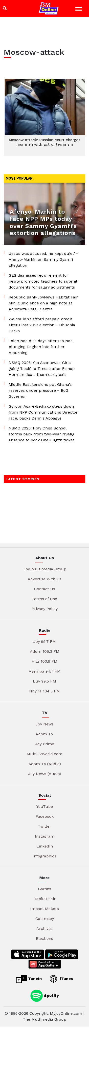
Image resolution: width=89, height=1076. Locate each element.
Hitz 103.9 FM (44, 661)
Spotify (51, 995)
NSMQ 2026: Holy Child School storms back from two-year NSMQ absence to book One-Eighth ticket (41, 434)
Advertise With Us (45, 579)
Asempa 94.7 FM (45, 671)
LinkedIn (44, 846)
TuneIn (34, 978)
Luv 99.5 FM (44, 681)
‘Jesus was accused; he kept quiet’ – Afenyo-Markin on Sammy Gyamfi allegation (44, 259)
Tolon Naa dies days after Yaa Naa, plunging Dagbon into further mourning (41, 346)
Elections (44, 938)
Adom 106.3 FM (44, 651)
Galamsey (44, 918)
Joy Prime (44, 744)
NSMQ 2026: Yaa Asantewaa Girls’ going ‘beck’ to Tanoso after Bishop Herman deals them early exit (42, 368)
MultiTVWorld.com (44, 753)
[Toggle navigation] (79, 10)
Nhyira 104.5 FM (44, 691)
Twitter (44, 826)
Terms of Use (44, 598)
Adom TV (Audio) (44, 763)
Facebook (45, 816)
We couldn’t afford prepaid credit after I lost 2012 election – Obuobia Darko (42, 325)
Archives (44, 928)
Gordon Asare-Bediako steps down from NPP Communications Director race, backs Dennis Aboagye (43, 412)
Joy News (45, 724)
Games (44, 888)
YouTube (44, 806)
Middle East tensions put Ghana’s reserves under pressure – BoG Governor (40, 390)
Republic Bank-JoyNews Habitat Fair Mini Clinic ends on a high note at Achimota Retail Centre (43, 303)
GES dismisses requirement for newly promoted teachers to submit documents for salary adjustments (43, 281)
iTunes (66, 978)
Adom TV (44, 734)
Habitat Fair (44, 898)
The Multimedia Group (44, 569)
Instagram (44, 836)
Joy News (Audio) (44, 773)
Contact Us (44, 589)
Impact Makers (44, 908)
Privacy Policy (45, 608)
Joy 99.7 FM (44, 641)
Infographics (44, 856)
